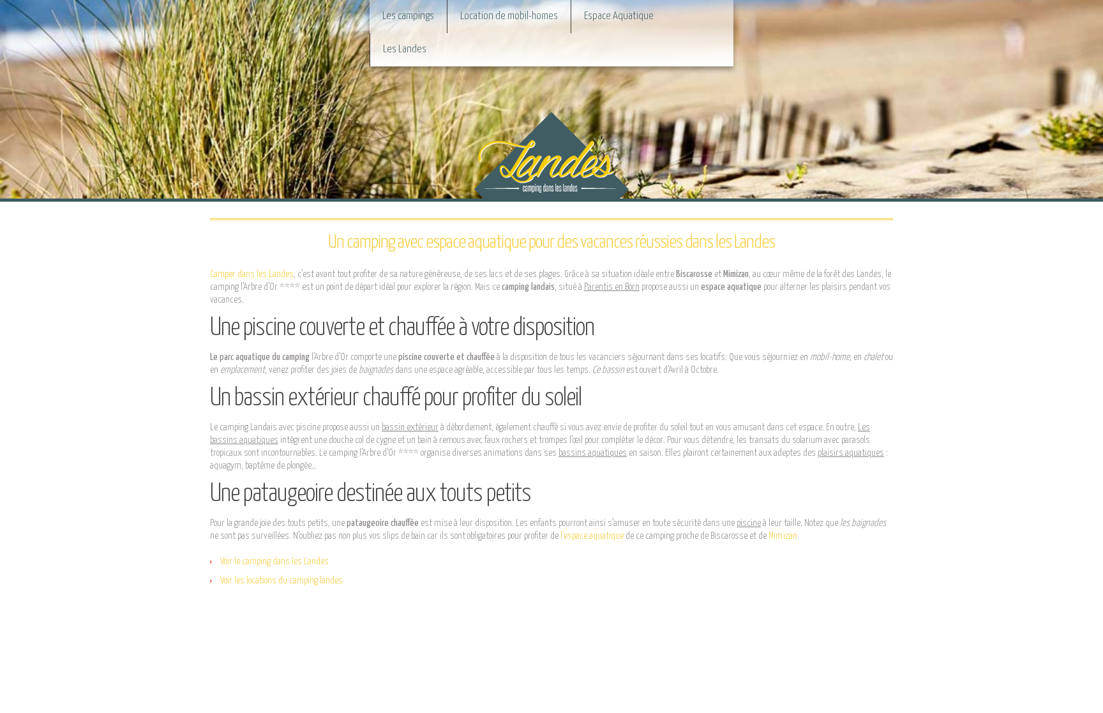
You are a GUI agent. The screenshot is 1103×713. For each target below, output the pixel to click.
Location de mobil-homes (509, 16)
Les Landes (404, 49)
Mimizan (783, 536)
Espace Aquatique (619, 16)
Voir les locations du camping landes (281, 580)
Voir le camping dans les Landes (274, 561)
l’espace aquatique (592, 536)
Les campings (408, 16)
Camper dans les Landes (252, 274)
